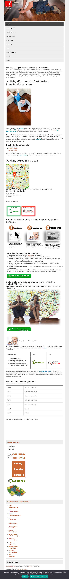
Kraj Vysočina (12, 544)
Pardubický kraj (12, 540)
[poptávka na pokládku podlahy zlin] (54, 362)
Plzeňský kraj (12, 519)
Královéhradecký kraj (14, 536)
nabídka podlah (23, 155)
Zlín (9, 554)
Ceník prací (9, 44)
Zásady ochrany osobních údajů (39, 576)
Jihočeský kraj (12, 548)
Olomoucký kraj (12, 552)
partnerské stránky (22, 569)
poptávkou (30, 255)
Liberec (10, 530)
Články (8, 60)
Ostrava (10, 514)
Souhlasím (25, 576)
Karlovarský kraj (13, 523)
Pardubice (11, 538)
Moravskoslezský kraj (14, 515)
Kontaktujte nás (13, 442)
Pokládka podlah (10, 28)
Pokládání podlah (12, 147)
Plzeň (9, 518)
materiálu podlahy (11, 130)
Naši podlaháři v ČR (11, 52)
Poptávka (8, 56)
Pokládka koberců (11, 32)
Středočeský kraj (13, 507)
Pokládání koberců (13, 148)
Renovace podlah (10, 36)
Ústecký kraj (11, 527)
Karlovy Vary (11, 522)
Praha (10, 505)
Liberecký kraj (12, 532)
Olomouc (11, 550)
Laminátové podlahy (11, 566)
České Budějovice (13, 546)
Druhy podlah (9, 40)
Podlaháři (8, 24)
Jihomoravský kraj (13, 511)
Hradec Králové (12, 534)
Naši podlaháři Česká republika (18, 502)
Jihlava (10, 542)
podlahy (21, 128)
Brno (9, 510)
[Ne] (67, 574)
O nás (7, 48)
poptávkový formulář (45, 371)
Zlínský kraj (11, 556)
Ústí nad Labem (12, 526)
